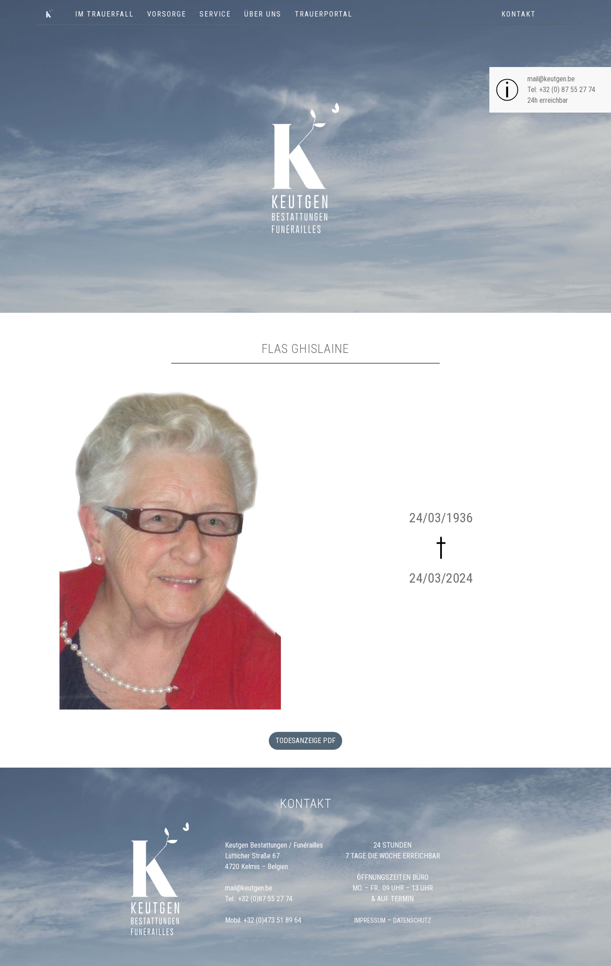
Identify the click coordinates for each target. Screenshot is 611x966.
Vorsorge (166, 14)
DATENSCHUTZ (412, 920)
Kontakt (518, 14)
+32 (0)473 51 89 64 (272, 920)
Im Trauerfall (104, 14)
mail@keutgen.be (551, 79)
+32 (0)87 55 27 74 (265, 899)
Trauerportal (323, 14)
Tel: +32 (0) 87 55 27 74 (561, 89)
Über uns (262, 14)
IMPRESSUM (370, 920)
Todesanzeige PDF (305, 740)
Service (215, 14)
